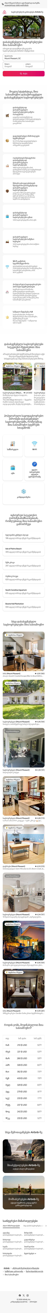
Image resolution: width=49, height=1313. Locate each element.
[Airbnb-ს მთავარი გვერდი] (4, 12)
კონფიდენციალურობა (18, 1302)
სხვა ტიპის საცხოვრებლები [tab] (33, 1226)
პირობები (33, 1302)
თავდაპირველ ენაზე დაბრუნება (16, 5)
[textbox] (13, 66)
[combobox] (24, 58)
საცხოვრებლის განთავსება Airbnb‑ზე (27, 12)
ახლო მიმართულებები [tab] (11, 1226)
